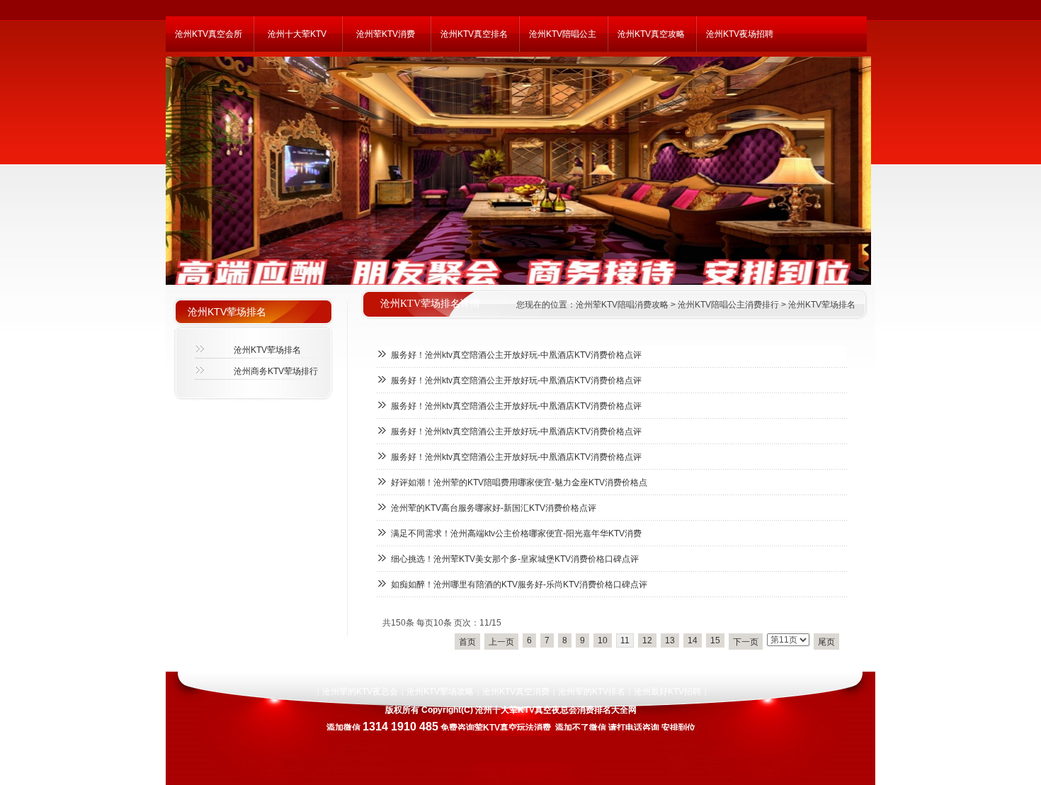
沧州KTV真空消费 (516, 691)
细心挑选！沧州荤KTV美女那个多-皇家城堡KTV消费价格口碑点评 (515, 559)
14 (693, 640)
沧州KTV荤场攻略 (440, 691)
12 (647, 640)
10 (603, 640)
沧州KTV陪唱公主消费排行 (728, 305)
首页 (467, 642)
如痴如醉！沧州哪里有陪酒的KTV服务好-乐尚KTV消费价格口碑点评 (519, 584)
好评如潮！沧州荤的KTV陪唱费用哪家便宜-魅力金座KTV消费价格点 (519, 482)
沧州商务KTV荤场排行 (276, 371)
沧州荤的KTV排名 (591, 691)
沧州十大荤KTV (297, 34)
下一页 (745, 642)
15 (715, 640)
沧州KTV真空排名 (474, 34)
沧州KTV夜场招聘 (739, 34)
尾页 (826, 642)
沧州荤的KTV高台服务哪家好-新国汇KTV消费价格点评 (493, 508)
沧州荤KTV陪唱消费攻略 (622, 305)
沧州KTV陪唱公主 (562, 34)
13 (670, 640)
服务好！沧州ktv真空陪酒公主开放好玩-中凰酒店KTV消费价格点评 (516, 355)
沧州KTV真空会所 (208, 34)
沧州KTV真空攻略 (651, 34)
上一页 (501, 642)
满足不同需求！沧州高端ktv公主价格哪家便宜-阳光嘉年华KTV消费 (516, 533)
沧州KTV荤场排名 (821, 305)
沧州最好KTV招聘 (667, 691)
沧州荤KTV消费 (385, 34)
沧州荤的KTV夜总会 (360, 691)
